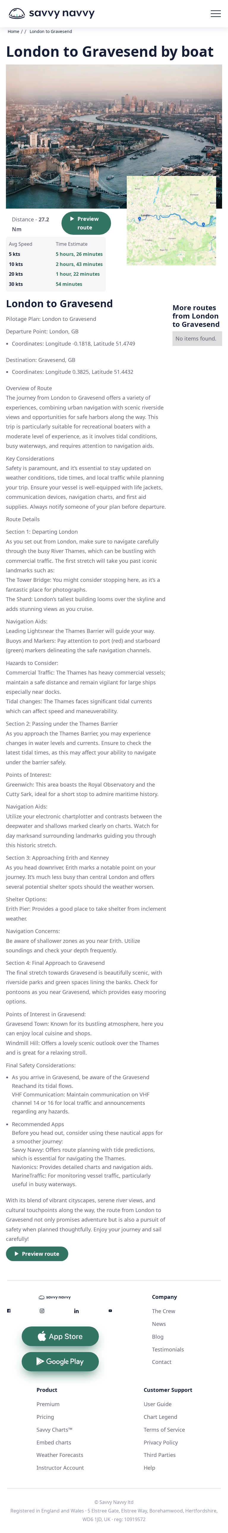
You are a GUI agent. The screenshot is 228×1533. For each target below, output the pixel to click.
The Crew (163, 1311)
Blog (158, 1336)
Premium (48, 1404)
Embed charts (54, 1442)
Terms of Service (164, 1429)
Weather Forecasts (60, 1454)
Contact (162, 1361)
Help (149, 1467)
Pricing (45, 1416)
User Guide (158, 1404)
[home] (51, 14)
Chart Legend (160, 1416)
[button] (216, 13)
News (159, 1323)
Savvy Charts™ (54, 1429)
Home (13, 31)
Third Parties (160, 1454)
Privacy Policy (161, 1442)
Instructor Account (60, 1467)
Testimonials (168, 1349)
